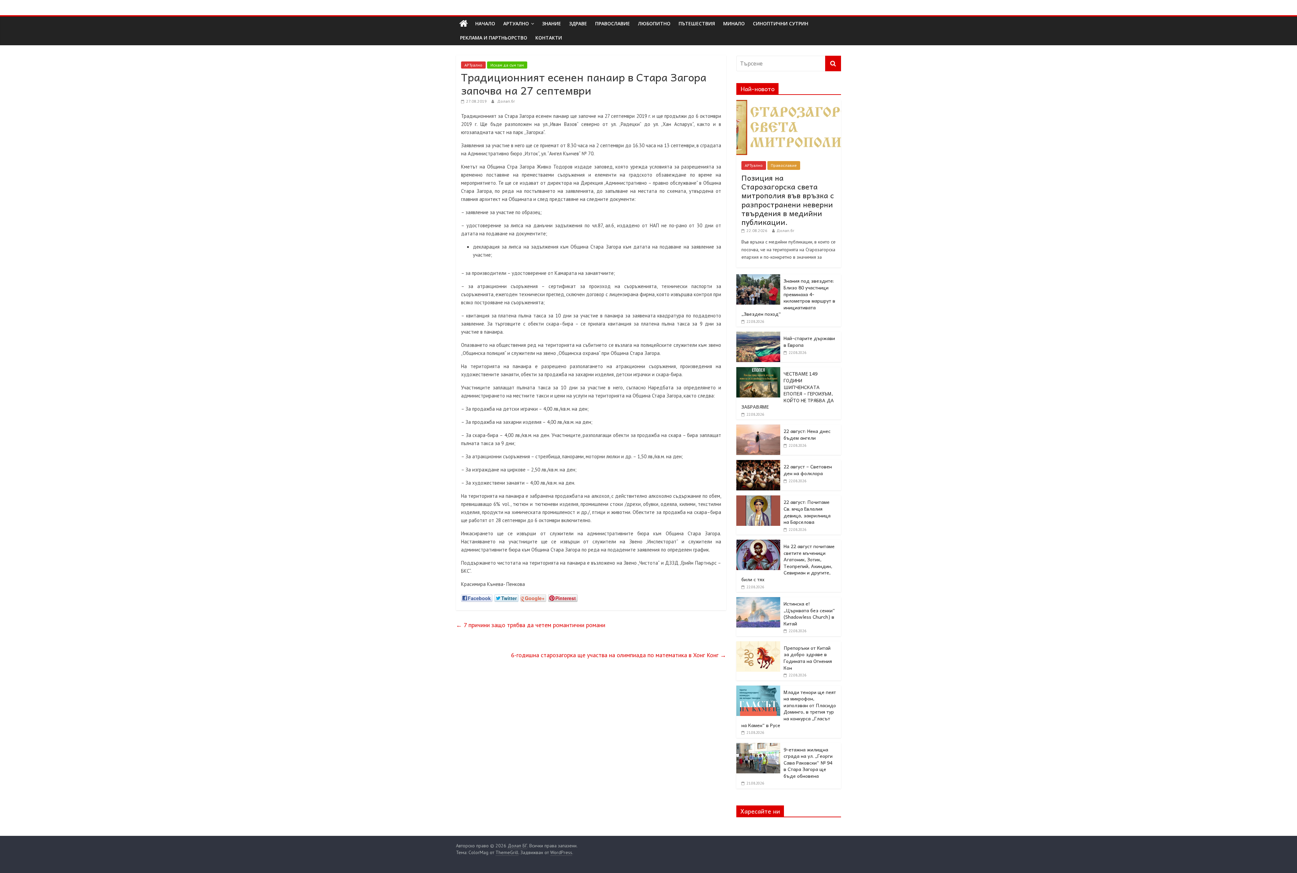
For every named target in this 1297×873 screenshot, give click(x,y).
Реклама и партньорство (493, 37)
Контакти (548, 37)
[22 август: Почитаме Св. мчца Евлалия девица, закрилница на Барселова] (758, 499)
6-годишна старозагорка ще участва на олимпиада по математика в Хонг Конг (618, 655)
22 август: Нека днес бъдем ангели (807, 434)
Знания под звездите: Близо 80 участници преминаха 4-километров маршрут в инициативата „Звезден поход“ (788, 297)
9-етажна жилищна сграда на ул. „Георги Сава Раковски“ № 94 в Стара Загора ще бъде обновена (808, 762)
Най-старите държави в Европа (809, 341)
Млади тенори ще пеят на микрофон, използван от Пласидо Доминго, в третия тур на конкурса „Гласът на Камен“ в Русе (788, 708)
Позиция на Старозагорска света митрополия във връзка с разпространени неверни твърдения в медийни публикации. (787, 200)
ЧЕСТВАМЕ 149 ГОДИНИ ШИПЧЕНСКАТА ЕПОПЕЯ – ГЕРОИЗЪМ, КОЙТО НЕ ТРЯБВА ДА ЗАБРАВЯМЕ (787, 390)
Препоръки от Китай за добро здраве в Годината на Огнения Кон (808, 657)
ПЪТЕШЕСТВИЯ (697, 23)
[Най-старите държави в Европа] (758, 335)
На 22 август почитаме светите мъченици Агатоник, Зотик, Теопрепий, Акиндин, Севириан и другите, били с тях (788, 562)
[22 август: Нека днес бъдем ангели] (758, 428)
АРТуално (516, 23)
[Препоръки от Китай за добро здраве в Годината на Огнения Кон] (758, 645)
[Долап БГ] (463, 24)
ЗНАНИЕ (551, 23)
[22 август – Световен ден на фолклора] (758, 464)
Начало (485, 23)
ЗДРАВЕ (578, 23)
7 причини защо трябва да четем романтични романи (530, 625)
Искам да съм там (507, 65)
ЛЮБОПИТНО (654, 23)
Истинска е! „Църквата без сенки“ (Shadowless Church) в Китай (809, 613)
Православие (784, 165)
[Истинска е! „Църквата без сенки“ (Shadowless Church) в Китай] (758, 601)
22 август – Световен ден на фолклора (808, 470)
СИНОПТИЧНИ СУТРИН (780, 23)
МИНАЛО (734, 23)
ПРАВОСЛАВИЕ (612, 23)
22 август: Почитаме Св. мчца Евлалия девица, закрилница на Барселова (807, 511)
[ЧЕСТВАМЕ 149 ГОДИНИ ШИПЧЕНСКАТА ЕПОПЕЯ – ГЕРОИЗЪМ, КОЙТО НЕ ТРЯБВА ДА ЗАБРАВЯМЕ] (758, 371)
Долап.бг (506, 101)
